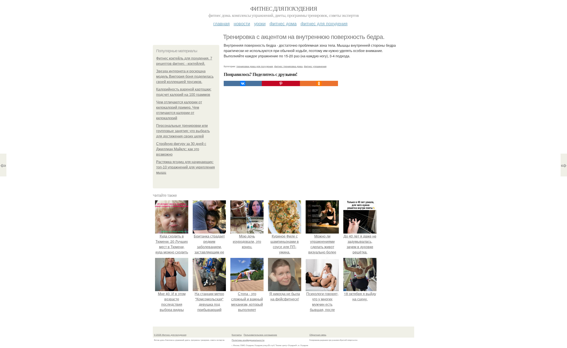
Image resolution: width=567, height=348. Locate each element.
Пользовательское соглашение (260, 334)
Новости (242, 23)
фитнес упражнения (315, 66)
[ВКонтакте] (243, 83)
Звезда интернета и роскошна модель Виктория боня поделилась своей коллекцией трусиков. (185, 76)
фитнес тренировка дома (288, 66)
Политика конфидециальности (248, 340)
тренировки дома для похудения (254, 66)
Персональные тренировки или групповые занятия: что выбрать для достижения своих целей (183, 131)
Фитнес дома (283, 23)
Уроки (260, 23)
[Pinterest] (281, 83)
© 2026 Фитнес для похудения (170, 334)
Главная (221, 23)
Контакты (237, 334)
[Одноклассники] (319, 83)
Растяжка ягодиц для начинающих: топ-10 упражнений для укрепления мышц (185, 167)
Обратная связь (317, 334)
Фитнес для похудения (283, 8)
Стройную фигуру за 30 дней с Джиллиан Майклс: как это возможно (181, 149)
